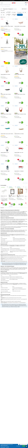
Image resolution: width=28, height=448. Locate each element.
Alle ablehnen (18, 446)
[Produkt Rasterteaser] (20, 51)
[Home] (13, 3)
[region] (14, 197)
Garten (3, 6)
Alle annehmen (25, 446)
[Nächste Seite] (26, 17)
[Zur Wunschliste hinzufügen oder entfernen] (26, 66)
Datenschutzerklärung (3, 447)
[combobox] (5, 17)
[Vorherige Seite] (23, 17)
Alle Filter (20, 14)
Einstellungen (7, 447)
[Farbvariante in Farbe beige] (2, 93)
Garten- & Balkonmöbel (7, 6)
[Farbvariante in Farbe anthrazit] (16, 73)
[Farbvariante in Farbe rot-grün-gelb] (17, 73)
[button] (2, 2)
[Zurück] (1, 9)
